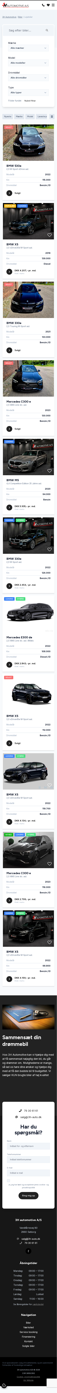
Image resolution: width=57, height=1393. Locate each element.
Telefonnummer (14, 1154)
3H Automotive (9, 17)
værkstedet (38, 1304)
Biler (20, 17)
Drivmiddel (14, 72)
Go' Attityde (28, 1380)
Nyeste (7, 116)
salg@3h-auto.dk (31, 1117)
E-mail (9, 1168)
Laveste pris (43, 116)
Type (11, 87)
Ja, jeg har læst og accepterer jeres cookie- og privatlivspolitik (28, 1186)
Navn (9, 1141)
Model (11, 57)
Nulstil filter (30, 101)
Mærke (12, 42)
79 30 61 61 (30, 1110)
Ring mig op (28, 1195)
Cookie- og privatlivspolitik (28, 1377)
